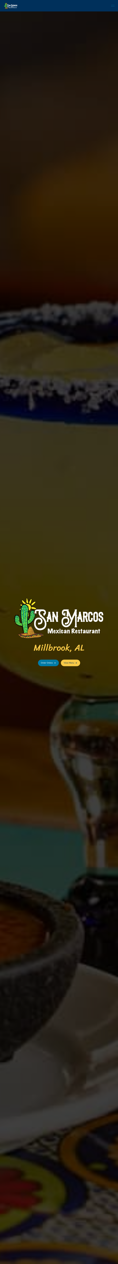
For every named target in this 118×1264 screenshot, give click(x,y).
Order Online (47, 662)
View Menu (69, 662)
